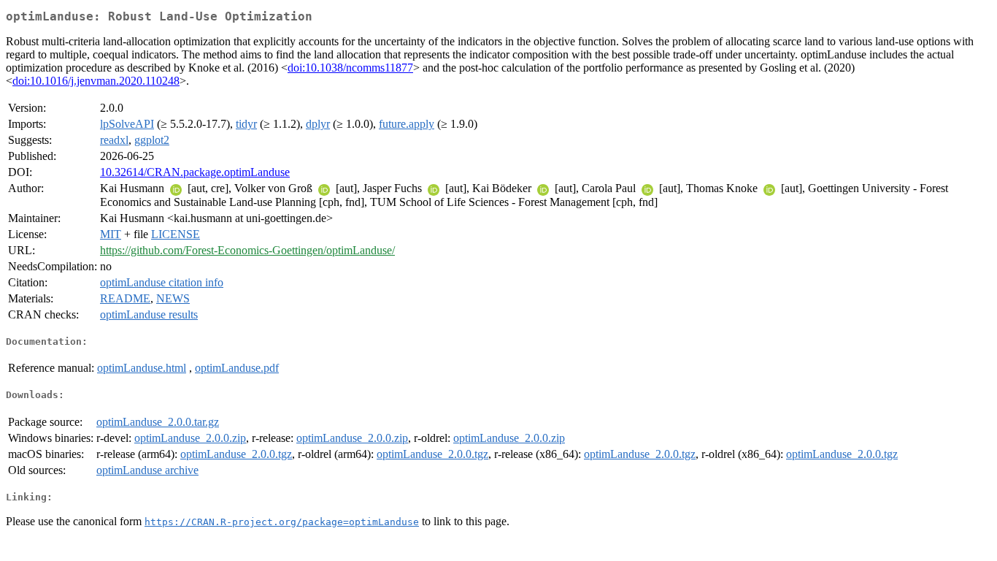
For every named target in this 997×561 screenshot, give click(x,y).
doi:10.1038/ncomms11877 (350, 67)
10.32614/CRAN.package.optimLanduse (195, 172)
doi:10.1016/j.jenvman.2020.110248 (96, 81)
